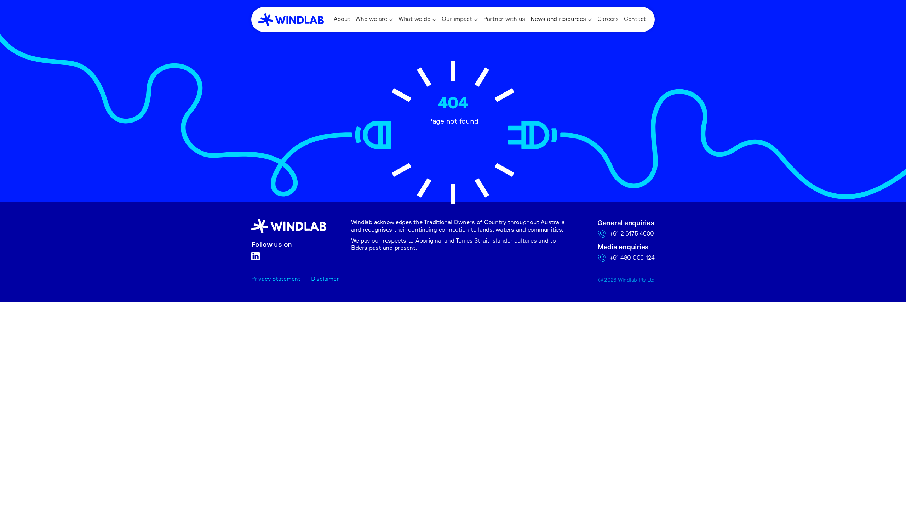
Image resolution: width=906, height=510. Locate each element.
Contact (635, 19)
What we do (414, 19)
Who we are (371, 19)
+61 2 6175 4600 (631, 234)
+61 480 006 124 (632, 258)
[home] (291, 19)
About (342, 19)
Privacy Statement (275, 279)
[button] (374, 19)
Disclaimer (325, 279)
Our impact (457, 19)
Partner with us (504, 19)
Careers (608, 19)
